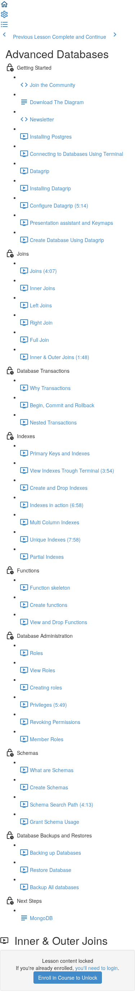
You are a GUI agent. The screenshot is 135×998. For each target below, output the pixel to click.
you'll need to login (96, 967)
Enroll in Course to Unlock (67, 977)
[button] (4, 6)
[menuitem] (4, 16)
